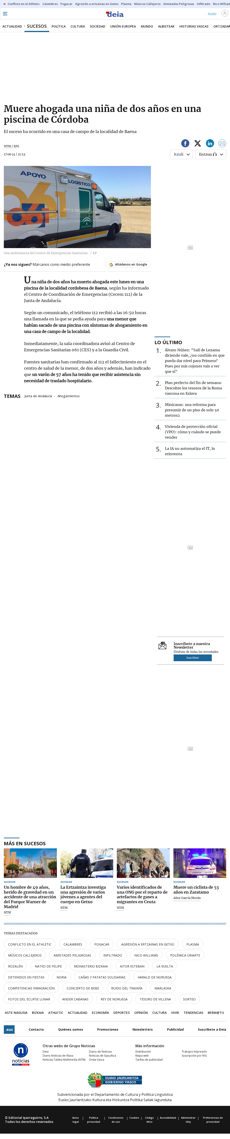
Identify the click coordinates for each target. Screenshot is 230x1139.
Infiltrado (112, 955)
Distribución (143, 1051)
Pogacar (101, 944)
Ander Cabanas (75, 999)
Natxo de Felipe (48, 966)
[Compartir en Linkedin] (210, 144)
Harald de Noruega (155, 977)
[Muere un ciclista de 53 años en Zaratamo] (199, 863)
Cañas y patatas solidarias (102, 977)
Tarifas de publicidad (149, 1060)
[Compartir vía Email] (222, 144)
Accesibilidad (168, 1117)
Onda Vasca (96, 1060)
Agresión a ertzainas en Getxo (147, 944)
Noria (61, 977)
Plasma (192, 944)
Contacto (36, 1029)
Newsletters (143, 1029)
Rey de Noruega (114, 999)
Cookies (134, 1117)
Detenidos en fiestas (26, 977)
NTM (7, 912)
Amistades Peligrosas (72, 955)
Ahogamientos (69, 396)
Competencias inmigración (31, 988)
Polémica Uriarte (185, 955)
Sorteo (189, 999)
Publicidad (175, 1029)
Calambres (73, 944)
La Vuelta (165, 966)
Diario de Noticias (100, 1051)
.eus (9, 1029)
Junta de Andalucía (38, 396)
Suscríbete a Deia (212, 1029)
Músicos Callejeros (25, 955)
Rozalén (15, 966)
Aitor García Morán (187, 898)
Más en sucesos (25, 843)
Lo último (168, 342)
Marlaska (163, 988)
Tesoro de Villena (155, 999)
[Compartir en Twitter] (198, 144)
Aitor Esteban (132, 966)
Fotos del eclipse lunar (29, 999)
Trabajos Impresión (194, 1051)
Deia (46, 1051)
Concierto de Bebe (83, 988)
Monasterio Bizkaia (91, 966)
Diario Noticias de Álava (58, 1055)
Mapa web (142, 1055)
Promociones (107, 1029)
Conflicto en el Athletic (29, 944)
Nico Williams (146, 955)
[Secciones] (5, 13)
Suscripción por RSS (194, 1055)
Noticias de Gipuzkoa (102, 1055)
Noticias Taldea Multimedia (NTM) (64, 1060)
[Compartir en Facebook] (185, 144)
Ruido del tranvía (126, 988)
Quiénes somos (70, 1029)
